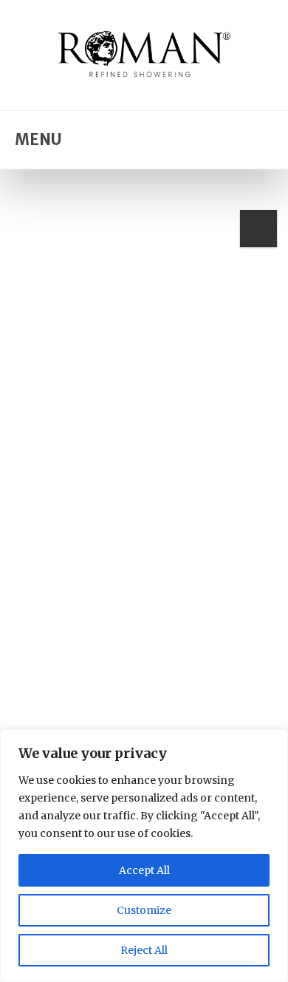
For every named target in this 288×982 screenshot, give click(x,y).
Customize (144, 910)
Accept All (144, 870)
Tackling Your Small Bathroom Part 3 (121, 687)
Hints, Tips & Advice (173, 643)
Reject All (144, 950)
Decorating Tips (75, 643)
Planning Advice (204, 657)
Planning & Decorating (94, 657)
